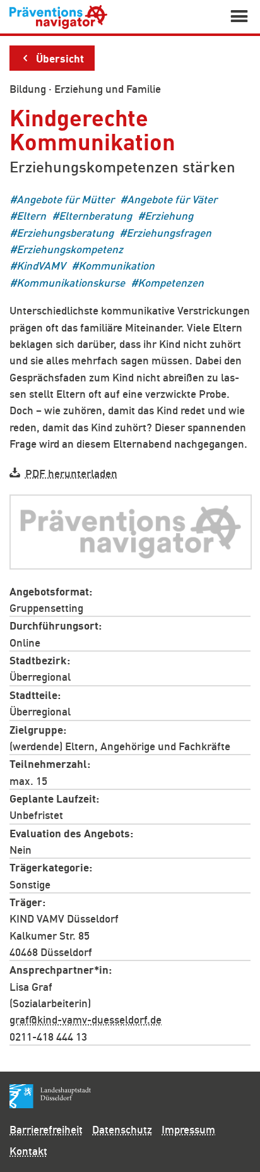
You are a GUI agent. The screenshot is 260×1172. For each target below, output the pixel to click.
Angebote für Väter (172, 198)
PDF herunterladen (71, 473)
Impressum (188, 1129)
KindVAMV (41, 265)
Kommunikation (116, 265)
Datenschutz (122, 1129)
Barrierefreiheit (46, 1129)
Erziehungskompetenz (69, 248)
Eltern (31, 215)
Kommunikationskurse (70, 282)
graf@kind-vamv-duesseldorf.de (85, 1019)
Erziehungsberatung (65, 232)
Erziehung (169, 215)
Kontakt (28, 1150)
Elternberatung (95, 215)
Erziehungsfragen (168, 232)
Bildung (27, 88)
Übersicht (60, 57)
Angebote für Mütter (65, 198)
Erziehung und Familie (107, 88)
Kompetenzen (171, 282)
